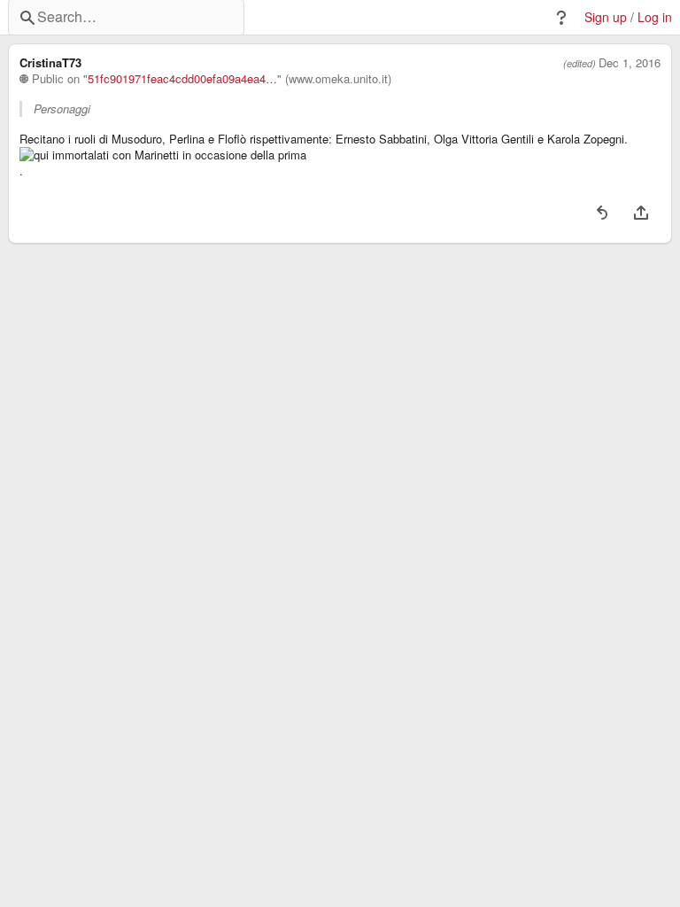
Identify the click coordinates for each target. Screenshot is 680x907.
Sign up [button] (605, 17)
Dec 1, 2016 (630, 63)
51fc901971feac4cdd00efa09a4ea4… (182, 79)
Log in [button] (655, 17)
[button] (561, 17)
